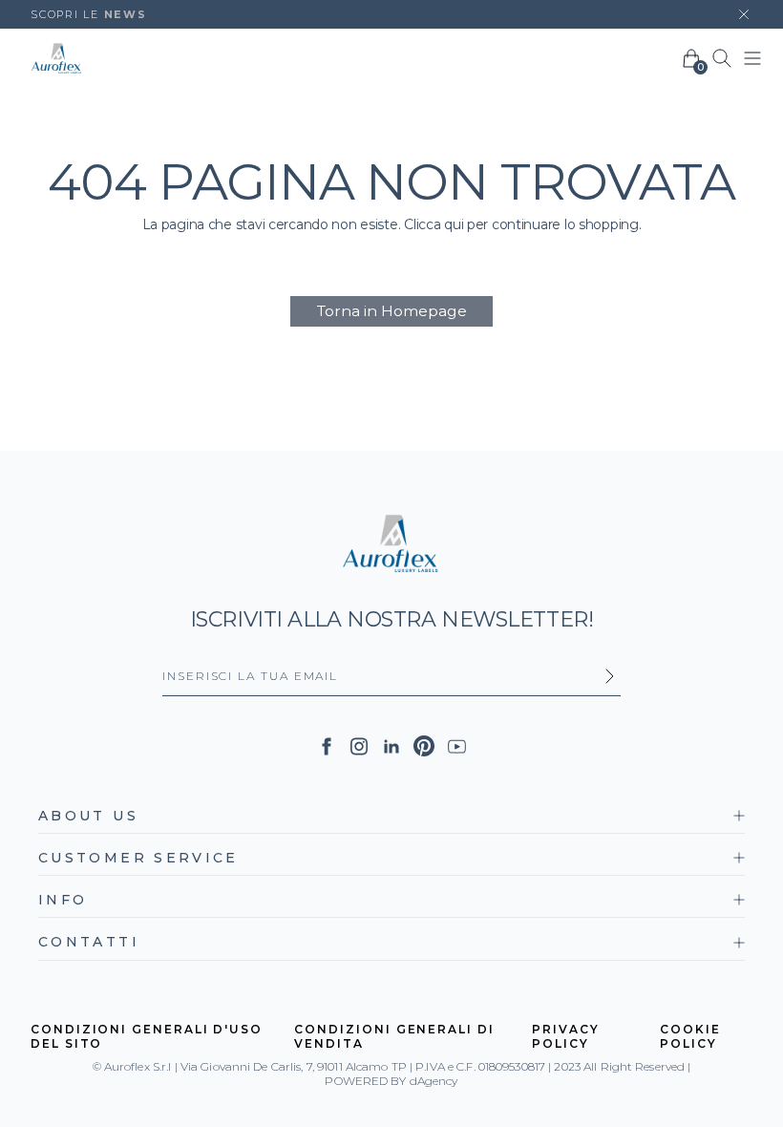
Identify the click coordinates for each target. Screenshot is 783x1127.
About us (88, 815)
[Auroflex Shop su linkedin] (391, 746)
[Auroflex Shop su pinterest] (424, 745)
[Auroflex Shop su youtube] (457, 746)
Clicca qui (433, 224)
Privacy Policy (565, 1037)
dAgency (434, 1081)
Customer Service (138, 857)
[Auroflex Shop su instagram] (359, 746)
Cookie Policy (690, 1037)
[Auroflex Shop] (56, 58)
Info (62, 899)
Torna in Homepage (392, 311)
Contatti (88, 941)
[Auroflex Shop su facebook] (326, 746)
